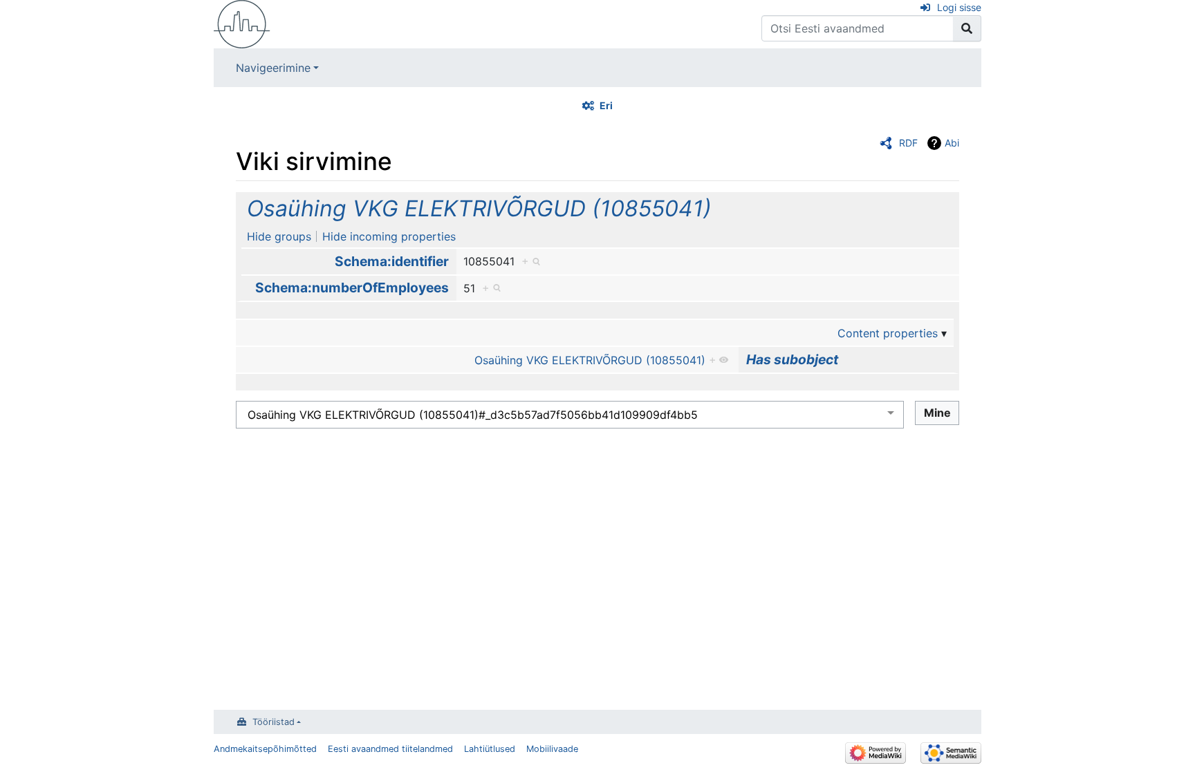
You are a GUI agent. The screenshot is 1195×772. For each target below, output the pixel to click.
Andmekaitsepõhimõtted (265, 749)
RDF (908, 143)
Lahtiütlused (489, 749)
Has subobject (792, 359)
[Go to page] (967, 28)
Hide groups (279, 236)
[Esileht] (242, 23)
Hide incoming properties (389, 236)
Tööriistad (273, 722)
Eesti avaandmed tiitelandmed (390, 749)
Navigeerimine (273, 68)
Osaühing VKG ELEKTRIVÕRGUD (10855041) (479, 208)
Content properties (887, 333)
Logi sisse (959, 7)
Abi (952, 143)
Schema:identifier (392, 261)
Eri (606, 105)
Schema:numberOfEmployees (352, 287)
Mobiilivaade (552, 749)
